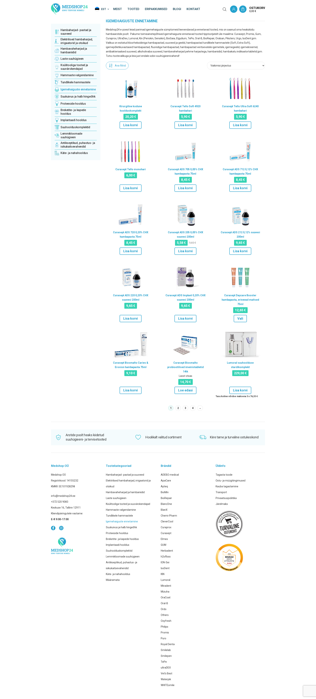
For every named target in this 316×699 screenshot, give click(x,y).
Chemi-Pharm (169, 515)
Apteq (164, 486)
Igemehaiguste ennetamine (122, 521)
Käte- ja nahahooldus (118, 574)
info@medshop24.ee (63, 495)
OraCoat (165, 597)
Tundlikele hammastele (119, 515)
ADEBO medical (170, 474)
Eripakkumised (156, 9)
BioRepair (166, 498)
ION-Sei (165, 562)
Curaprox (166, 527)
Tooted (133, 9)
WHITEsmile (167, 685)
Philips (164, 626)
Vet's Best (166, 673)
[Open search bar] (224, 9)
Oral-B (164, 603)
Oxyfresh (166, 620)
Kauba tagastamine (227, 486)
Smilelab (166, 650)
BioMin (165, 492)
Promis (165, 632)
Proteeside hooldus (117, 533)
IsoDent (165, 568)
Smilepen (166, 655)
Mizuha (165, 591)
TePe (164, 661)
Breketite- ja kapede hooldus (122, 539)
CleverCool (167, 521)
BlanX (164, 509)
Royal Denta (168, 644)
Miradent (166, 585)
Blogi (177, 9)
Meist (117, 9)
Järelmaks (222, 503)
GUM (163, 544)
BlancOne (166, 503)
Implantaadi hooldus (117, 544)
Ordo (163, 609)
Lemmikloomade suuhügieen (123, 556)
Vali (240, 318)
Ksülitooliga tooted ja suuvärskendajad (128, 503)
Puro (163, 638)
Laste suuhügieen (116, 498)
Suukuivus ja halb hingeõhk (121, 527)
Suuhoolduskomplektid (119, 550)
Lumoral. (166, 579)
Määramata (113, 579)
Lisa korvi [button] (130, 125)
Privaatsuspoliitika (226, 498)
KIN (162, 574)
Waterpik (166, 679)
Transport (221, 492)
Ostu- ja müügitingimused (230, 480)
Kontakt (193, 9)
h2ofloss (166, 556)
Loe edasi (185, 390)
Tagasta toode (224, 474)
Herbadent (167, 550)
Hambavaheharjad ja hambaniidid (125, 492)
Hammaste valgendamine (121, 509)
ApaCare (166, 480)
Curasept (166, 533)
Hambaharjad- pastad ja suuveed (125, 474)
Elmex (164, 539)
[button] (102, 9)
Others (165, 615)
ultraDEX (166, 667)
